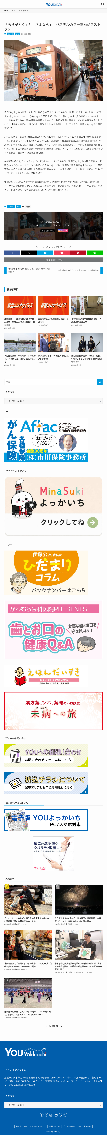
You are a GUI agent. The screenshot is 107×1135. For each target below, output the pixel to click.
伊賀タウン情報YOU (38, 1126)
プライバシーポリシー (72, 1126)
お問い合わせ (54, 1126)
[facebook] (46, 1026)
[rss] (60, 1026)
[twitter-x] (49, 1026)
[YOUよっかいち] (53, 4)
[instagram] (53, 1026)
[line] (57, 1026)
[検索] (65, 1115)
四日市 (28, 206)
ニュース (11, 34)
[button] (12, 253)
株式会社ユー (21, 1126)
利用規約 (87, 1126)
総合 (17, 34)
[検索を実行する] (100, 382)
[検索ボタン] (103, 4)
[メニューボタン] (4, 4)
